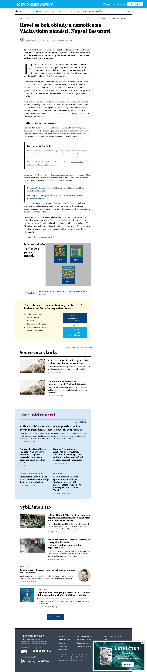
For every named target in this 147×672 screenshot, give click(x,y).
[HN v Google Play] (28, 661)
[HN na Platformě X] (34, 651)
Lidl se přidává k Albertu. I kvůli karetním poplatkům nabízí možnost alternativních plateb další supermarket (69, 518)
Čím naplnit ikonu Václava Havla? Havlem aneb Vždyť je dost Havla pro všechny (34, 479)
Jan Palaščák (25, 567)
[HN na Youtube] (50, 651)
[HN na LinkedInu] (43, 651)
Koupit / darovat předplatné (112, 636)
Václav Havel (43, 415)
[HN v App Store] (43, 661)
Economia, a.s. (35, 639)
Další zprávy (55, 617)
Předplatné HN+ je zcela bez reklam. (82, 347)
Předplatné (135, 4)
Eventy (105, 640)
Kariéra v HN (62, 646)
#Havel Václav (31, 237)
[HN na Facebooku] (37, 651)
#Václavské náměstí (46, 237)
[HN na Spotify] (47, 651)
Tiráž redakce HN (64, 640)
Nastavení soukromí (83, 643)
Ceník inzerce (62, 650)
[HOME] (17, 11)
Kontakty (61, 636)
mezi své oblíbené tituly (71, 291)
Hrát (60, 260)
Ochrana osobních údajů (85, 636)
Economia (61, 643)
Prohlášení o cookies (84, 640)
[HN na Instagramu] (40, 651)
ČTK (26, 38)
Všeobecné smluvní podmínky (87, 646)
